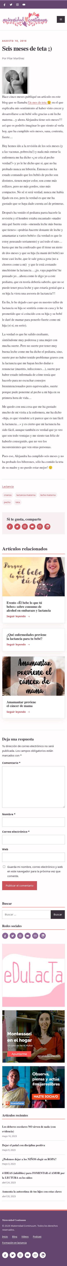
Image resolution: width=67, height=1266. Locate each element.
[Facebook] (4, 4)
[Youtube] (23, 4)
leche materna (48, 495)
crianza (7, 495)
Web (5, 849)
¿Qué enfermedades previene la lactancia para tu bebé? (26, 636)
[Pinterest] (47, 527)
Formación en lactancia (14, 1242)
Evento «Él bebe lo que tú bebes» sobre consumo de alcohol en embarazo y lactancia (29, 606)
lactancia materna (25, 495)
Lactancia (8, 486)
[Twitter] (11, 4)
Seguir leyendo (16, 616)
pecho (7, 502)
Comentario (11, 763)
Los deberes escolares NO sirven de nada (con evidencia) (29, 1129)
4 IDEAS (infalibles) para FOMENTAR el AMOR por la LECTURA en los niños (33, 1175)
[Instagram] (17, 4)
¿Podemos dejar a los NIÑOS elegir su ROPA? (29, 1159)
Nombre (8, 814)
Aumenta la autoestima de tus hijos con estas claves (32, 1191)
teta (18, 502)
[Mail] (40, 527)
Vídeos (25, 1236)
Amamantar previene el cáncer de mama (21, 703)
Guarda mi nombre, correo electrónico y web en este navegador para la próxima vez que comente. (35, 871)
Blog (14, 1236)
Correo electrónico (15, 831)
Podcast (37, 1236)
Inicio (5, 1236)
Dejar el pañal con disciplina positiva (23, 1145)
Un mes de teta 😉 (39, 102)
